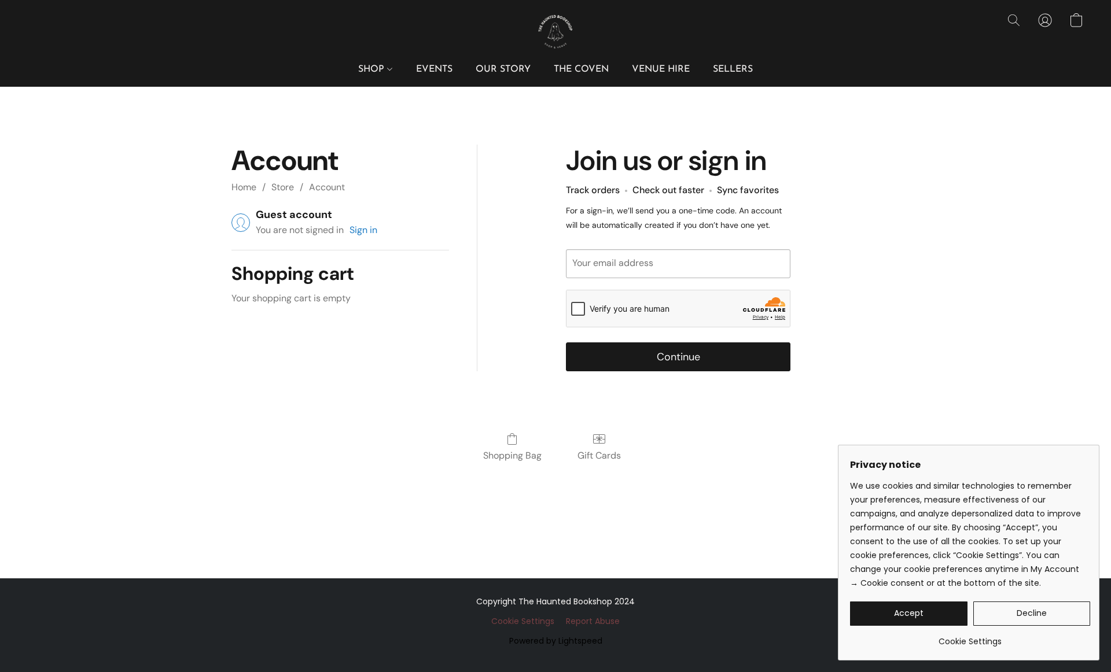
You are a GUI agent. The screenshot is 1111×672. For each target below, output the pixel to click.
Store (282, 187)
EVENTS (434, 69)
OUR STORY (503, 69)
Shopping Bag (512, 455)
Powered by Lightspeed (555, 641)
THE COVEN (581, 69)
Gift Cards (599, 455)
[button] (555, 32)
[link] (970, 637)
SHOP (372, 69)
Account (327, 187)
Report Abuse (593, 621)
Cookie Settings (522, 621)
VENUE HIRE (661, 69)
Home (243, 187)
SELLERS (733, 69)
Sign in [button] (363, 230)
